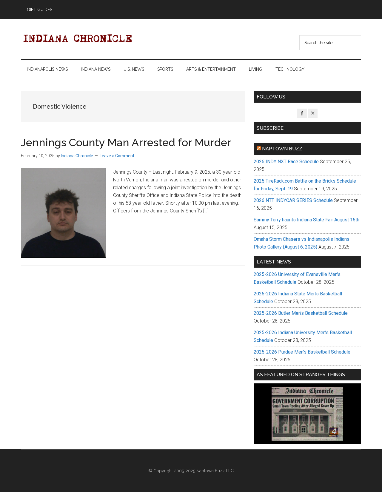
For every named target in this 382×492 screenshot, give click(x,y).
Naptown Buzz (282, 149)
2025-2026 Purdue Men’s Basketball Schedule (302, 352)
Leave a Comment (117, 155)
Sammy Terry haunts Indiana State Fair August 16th (306, 220)
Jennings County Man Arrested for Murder (126, 142)
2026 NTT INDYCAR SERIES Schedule (293, 200)
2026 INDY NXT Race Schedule (286, 161)
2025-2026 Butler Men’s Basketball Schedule (301, 313)
